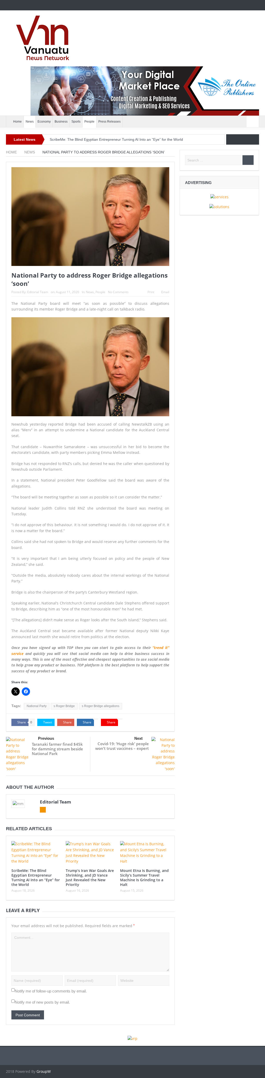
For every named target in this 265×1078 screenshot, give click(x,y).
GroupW (43, 1071)
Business (61, 121)
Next (138, 738)
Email (165, 292)
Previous (46, 738)
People (89, 121)
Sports (75, 121)
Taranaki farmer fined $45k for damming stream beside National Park (57, 749)
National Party (37, 706)
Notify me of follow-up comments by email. (51, 991)
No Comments (118, 292)
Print (151, 292)
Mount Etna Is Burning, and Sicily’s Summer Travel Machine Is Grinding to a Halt (144, 877)
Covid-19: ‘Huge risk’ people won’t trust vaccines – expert (122, 746)
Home (17, 121)
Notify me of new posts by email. (42, 1002)
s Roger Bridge (64, 706)
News (30, 121)
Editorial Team (37, 292)
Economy (44, 121)
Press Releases (109, 121)
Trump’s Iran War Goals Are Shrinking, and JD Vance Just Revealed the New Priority (90, 877)
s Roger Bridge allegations (100, 706)
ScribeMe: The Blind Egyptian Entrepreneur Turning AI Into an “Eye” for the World (116, 139)
